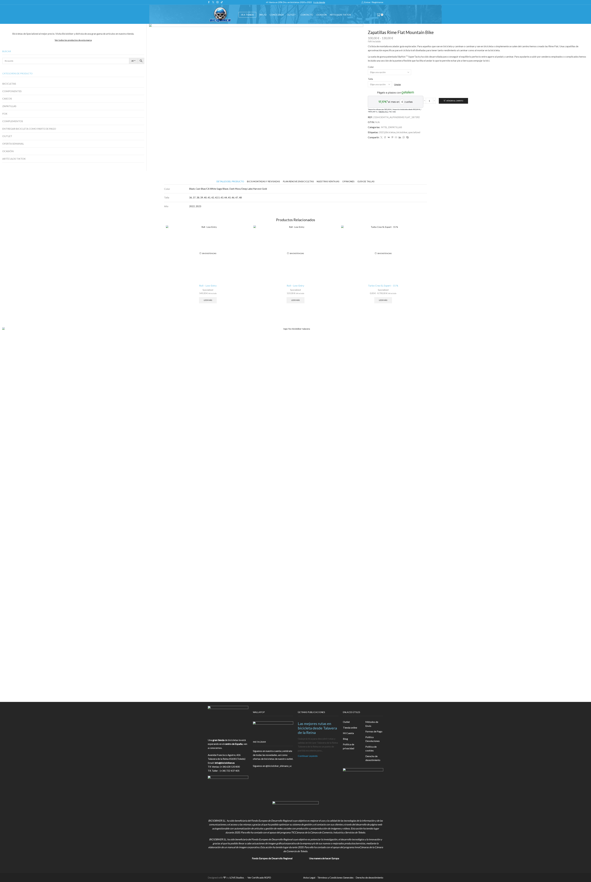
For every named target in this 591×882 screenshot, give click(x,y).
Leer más (208, 300)
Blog (345, 738)
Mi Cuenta (348, 733)
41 (209, 197)
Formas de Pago (373, 731)
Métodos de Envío (371, 723)
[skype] (407, 137)
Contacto (307, 14)
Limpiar (397, 84)
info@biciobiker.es (225, 762)
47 (236, 197)
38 (198, 197)
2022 (192, 206)
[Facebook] (209, 2)
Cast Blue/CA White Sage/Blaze (212, 188)
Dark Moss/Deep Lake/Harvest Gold (248, 188)
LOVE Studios (236, 877)
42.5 (217, 197)
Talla (370, 78)
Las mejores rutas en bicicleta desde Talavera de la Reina (317, 728)
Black (192, 188)
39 (201, 197)
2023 (381, 132)
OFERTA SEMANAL (13, 143)
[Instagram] (217, 2)
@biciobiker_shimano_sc (279, 765)
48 (240, 197)
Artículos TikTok (340, 14)
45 (229, 197)
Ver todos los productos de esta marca (73, 40)
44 (225, 197)
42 (212, 197)
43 (222, 197)
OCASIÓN (321, 14)
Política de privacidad (348, 746)
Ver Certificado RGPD (259, 877)
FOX (4, 113)
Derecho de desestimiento (372, 758)
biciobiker (402, 132)
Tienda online (350, 727)
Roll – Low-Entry (208, 285)
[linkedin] (400, 137)
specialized (414, 132)
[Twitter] (213, 2)
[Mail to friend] (396, 137)
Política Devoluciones (372, 739)
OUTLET (291, 14)
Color (371, 66)
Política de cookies (371, 748)
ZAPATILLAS (395, 127)
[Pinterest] (392, 137)
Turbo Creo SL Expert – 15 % (383, 285)
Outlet (346, 721)
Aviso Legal (309, 877)
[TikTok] (222, 2)
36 (190, 197)
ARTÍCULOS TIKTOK (14, 158)
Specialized (208, 290)
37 (194, 197)
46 (233, 197)
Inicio (263, 14)
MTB (384, 127)
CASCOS (7, 98)
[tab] (230, 181)
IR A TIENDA (247, 14)
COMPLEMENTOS (12, 121)
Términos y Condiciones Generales (335, 877)
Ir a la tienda (319, 2)
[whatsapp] (404, 137)
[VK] (389, 137)
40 (205, 197)
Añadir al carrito (454, 101)
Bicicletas (390, 132)
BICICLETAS (9, 83)
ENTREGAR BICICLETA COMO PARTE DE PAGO (29, 128)
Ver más (392, 112)
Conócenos (277, 14)
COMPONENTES (12, 91)
